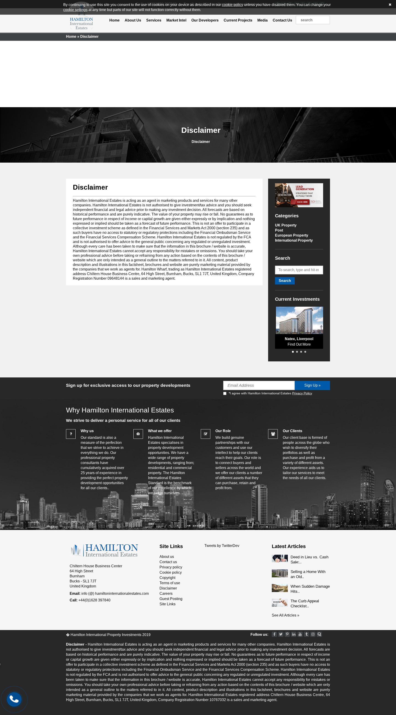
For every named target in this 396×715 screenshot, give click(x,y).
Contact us (168, 562)
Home (114, 20)
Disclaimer (90, 187)
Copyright (167, 578)
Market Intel (176, 20)
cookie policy (232, 5)
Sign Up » (312, 385)
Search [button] (285, 281)
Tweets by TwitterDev (221, 546)
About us (167, 557)
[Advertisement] (198, 73)
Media (262, 20)
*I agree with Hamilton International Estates (270, 393)
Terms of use (170, 583)
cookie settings (75, 10)
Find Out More (299, 344)
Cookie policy (171, 572)
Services (153, 20)
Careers (166, 593)
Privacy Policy (302, 393)
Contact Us (282, 20)
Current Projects (238, 20)
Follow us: (259, 634)
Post (279, 230)
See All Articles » (285, 615)
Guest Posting (171, 599)
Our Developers (205, 20)
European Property (291, 235)
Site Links (168, 604)
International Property (294, 240)
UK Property (286, 225)
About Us (133, 20)
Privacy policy (171, 567)
